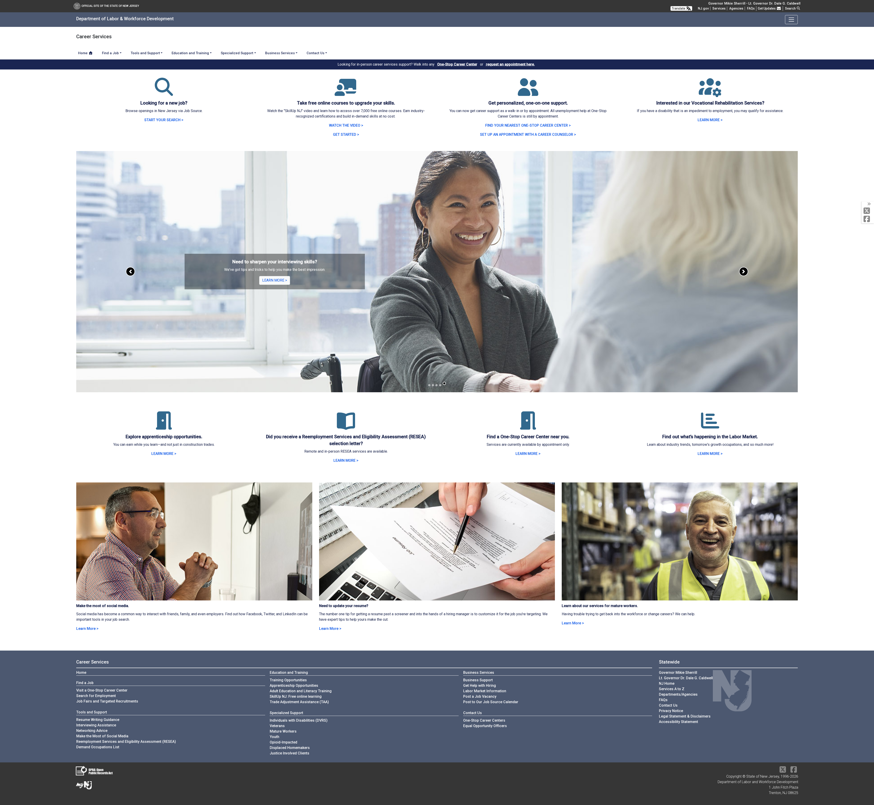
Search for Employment (96, 696)
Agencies (736, 8)
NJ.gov (703, 8)
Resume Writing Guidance (97, 720)
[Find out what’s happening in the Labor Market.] (710, 426)
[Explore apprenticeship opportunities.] (163, 426)
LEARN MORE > (710, 120)
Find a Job (85, 683)
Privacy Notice (671, 711)
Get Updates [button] (767, 8)
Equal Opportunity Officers (485, 726)
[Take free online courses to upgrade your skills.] (346, 92)
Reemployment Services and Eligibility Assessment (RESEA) (126, 741)
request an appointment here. (510, 64)
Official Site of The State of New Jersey (110, 6)
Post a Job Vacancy (479, 696)
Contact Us (472, 713)
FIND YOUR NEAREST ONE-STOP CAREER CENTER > (528, 125)
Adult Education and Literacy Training (301, 691)
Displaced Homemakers (290, 748)
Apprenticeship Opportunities (294, 685)
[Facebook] (867, 219)
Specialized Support (286, 713)
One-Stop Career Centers (484, 720)
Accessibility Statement (678, 722)
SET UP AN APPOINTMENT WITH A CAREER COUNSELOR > (528, 134)
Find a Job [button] (110, 53)
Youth (274, 737)
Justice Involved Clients (289, 753)
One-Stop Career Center (457, 64)
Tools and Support (91, 712)
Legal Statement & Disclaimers (685, 716)
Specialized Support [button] (237, 53)
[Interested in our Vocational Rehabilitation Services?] (710, 92)
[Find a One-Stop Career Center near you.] (528, 426)
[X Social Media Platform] (867, 211)
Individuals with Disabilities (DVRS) (299, 720)
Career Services (92, 662)
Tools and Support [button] (145, 53)
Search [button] (790, 8)
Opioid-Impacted (283, 742)
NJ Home (666, 683)
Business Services (478, 672)
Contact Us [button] (315, 53)
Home (83, 53)
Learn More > (87, 628)
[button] (130, 271)
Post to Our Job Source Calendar (490, 702)
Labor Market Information (484, 691)
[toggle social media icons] (868, 204)
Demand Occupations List (97, 747)
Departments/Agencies (678, 694)
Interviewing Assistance (96, 725)
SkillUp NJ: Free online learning (296, 696)
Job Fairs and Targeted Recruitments (107, 701)
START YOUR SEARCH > (163, 120)
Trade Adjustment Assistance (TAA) (299, 702)
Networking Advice (91, 730)
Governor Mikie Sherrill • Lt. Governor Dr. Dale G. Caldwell (754, 3)
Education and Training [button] (190, 53)
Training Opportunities (288, 680)
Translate (679, 8)
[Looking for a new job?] (163, 92)
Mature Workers (283, 731)
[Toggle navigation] (791, 19)
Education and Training (289, 672)
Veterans (277, 726)
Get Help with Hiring (479, 685)
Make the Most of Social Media (102, 736)
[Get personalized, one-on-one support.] (528, 92)
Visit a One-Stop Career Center (101, 690)
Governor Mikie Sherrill (678, 672)
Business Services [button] (280, 53)
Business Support (478, 680)
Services (719, 8)
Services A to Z (671, 689)
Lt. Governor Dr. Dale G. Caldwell (686, 678)
